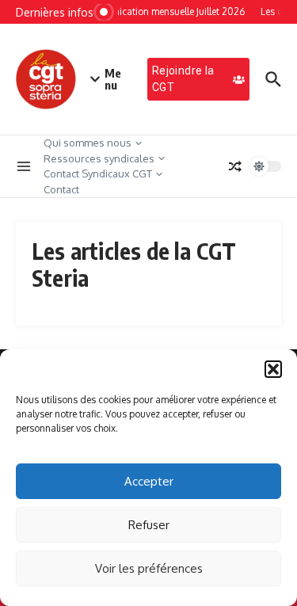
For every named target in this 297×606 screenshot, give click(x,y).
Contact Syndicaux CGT (98, 173)
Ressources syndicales (99, 158)
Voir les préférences (149, 568)
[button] (273, 369)
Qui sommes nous (87, 142)
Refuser (148, 524)
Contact (61, 189)
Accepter (148, 481)
